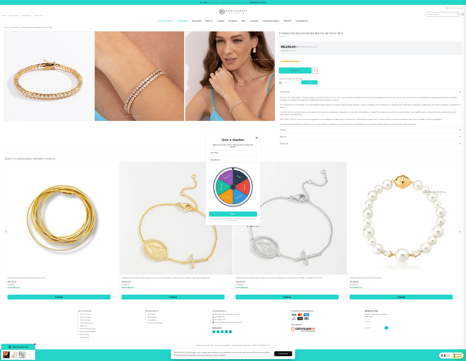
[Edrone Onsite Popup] (233, 180)
